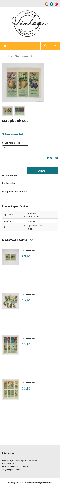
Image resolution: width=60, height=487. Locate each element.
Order (42, 170)
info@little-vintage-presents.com (22, 460)
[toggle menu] (5, 46)
